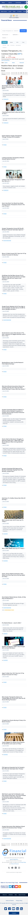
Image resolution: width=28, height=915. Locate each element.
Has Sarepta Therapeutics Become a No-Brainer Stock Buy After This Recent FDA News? (12, 87)
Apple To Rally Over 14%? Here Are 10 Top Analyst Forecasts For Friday (13, 674)
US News (19, 11)
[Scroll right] (27, 2)
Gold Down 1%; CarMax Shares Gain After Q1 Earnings (13, 498)
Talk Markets (5, 633)
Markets (4, 42)
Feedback (14, 913)
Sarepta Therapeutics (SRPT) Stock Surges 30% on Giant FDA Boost (13, 647)
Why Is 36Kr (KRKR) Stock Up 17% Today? (13, 548)
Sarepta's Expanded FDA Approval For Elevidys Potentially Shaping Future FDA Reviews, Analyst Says (12, 470)
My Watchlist (15, 34)
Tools (23, 42)
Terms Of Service (15, 863)
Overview (4, 45)
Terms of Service (10, 900)
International (18, 45)
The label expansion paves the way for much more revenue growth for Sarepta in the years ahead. (14, 95)
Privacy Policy (23, 862)
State (14, 11)
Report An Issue (22, 894)
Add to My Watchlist (5, 60)
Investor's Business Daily (7, 240)
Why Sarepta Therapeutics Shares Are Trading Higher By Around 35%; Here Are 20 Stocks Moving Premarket (13, 698)
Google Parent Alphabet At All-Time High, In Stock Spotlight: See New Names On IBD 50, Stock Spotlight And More (13, 308)
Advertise (11, 894)
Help (16, 894)
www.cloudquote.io (14, 859)
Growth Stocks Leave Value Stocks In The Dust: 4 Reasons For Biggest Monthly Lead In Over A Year (13, 334)
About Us (5, 894)
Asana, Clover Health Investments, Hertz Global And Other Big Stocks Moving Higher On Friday (13, 575)
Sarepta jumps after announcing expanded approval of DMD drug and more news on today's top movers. (13, 629)
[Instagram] (19, 868)
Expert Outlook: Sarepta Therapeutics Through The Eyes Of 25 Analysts (12, 136)
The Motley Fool (6, 99)
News (3, 2)
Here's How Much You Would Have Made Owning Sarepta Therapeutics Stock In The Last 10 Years (13, 205)
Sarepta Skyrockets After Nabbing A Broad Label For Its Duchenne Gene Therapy (13, 827)
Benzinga (5, 144)
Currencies (12, 45)
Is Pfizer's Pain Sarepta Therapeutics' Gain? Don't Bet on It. (13, 180)
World (24, 11)
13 (23, 73)
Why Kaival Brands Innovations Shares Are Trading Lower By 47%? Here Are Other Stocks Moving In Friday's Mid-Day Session (14, 388)
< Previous (3, 73)
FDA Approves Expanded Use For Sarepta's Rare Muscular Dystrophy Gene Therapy (13, 768)
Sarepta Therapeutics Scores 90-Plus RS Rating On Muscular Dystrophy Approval (13, 229)
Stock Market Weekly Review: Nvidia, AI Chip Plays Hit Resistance (14, 597)
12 (21, 73)
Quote (5, 62)
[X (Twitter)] (8, 868)
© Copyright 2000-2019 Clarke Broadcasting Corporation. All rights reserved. (14, 904)
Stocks (11, 42)
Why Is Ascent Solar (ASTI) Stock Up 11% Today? (12, 520)
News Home (4, 11)
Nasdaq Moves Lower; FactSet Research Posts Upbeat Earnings (12, 363)
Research (22, 62)
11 (18, 73)
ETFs (17, 42)
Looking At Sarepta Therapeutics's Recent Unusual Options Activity (13, 158)
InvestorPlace (6, 533)
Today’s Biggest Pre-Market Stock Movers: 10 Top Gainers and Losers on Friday (13, 743)
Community (18, 2)
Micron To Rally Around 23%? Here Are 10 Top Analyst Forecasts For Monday (14, 254)
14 (25, 73)
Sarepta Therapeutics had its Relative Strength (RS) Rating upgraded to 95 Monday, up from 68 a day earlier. (14, 236)
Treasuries (4, 47)
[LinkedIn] (15, 868)
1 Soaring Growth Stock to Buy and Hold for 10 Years (13, 112)
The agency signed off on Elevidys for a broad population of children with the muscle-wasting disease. (14, 834)
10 (16, 73)
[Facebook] (12, 868)
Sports (10, 2)
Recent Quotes (5, 34)
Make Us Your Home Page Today (9, 882)
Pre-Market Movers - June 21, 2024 (12, 623)
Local (10, 11)
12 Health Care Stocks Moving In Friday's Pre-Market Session (14, 721)
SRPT (20, 54)
